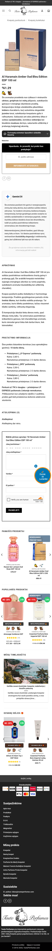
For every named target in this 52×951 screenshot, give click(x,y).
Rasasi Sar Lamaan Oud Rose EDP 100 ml (13, 568)
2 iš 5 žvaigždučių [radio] (11, 448)
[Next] (49, 559)
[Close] (35, 466)
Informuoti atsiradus (26, 166)
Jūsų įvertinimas (13, 444)
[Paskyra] (42, 10)
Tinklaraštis (8, 824)
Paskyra (6, 816)
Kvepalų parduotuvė (16, 20)
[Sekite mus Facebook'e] (5, 901)
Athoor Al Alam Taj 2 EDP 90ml (14, 757)
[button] (3, 11)
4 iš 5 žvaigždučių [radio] (25, 448)
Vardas (9, 474)
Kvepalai (6, 850)
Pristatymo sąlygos (11, 832)
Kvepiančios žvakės (11, 858)
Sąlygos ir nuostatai (33, 945)
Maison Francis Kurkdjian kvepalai (17, 866)
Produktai (7, 813)
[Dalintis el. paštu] (9, 178)
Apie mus (7, 809)
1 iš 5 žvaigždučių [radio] (6, 448)
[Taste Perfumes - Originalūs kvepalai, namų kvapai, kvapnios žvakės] (26, 10)
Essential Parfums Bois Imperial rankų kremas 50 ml (38, 758)
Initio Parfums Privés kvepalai (15, 870)
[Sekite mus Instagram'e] (10, 901)
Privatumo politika (18, 945)
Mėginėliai (7, 828)
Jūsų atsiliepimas (13, 452)
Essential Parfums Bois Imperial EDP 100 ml (38, 635)
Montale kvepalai (10, 878)
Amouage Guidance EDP (13, 634)
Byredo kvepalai (9, 874)
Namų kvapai (8, 854)
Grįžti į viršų (26, 779)
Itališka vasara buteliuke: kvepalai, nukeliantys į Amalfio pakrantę (26, 687)
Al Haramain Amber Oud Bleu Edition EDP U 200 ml (38, 573)
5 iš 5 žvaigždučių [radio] (36, 448)
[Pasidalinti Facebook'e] (4, 178)
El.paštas (10, 485)
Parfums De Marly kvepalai (14, 862)
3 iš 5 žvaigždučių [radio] (17, 448)
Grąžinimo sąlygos (10, 836)
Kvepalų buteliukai (36, 20)
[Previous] (2, 559)
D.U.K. (5, 820)
